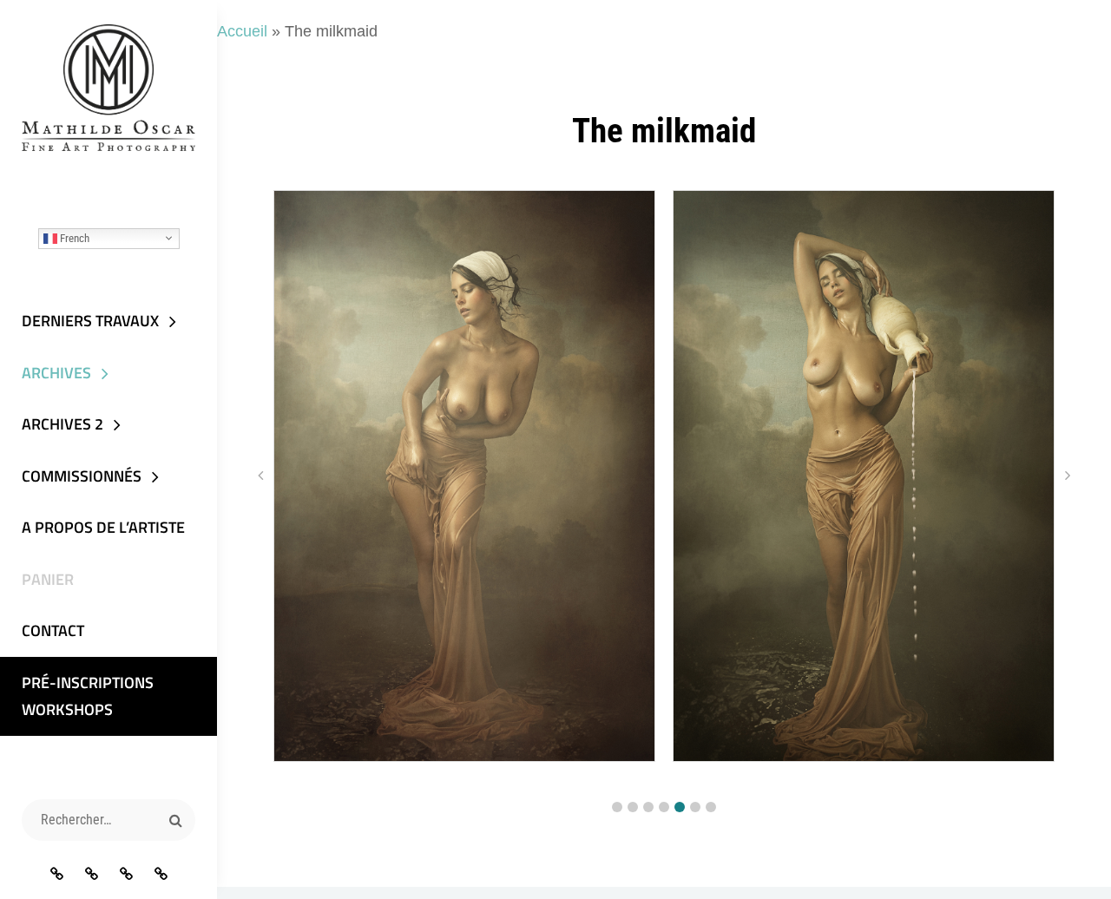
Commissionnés (81, 476)
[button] (617, 807)
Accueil (242, 31)
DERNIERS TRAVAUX (90, 320)
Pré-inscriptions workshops (88, 696)
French (73, 237)
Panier (48, 579)
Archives (56, 372)
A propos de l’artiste (103, 527)
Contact (53, 630)
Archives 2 (62, 424)
